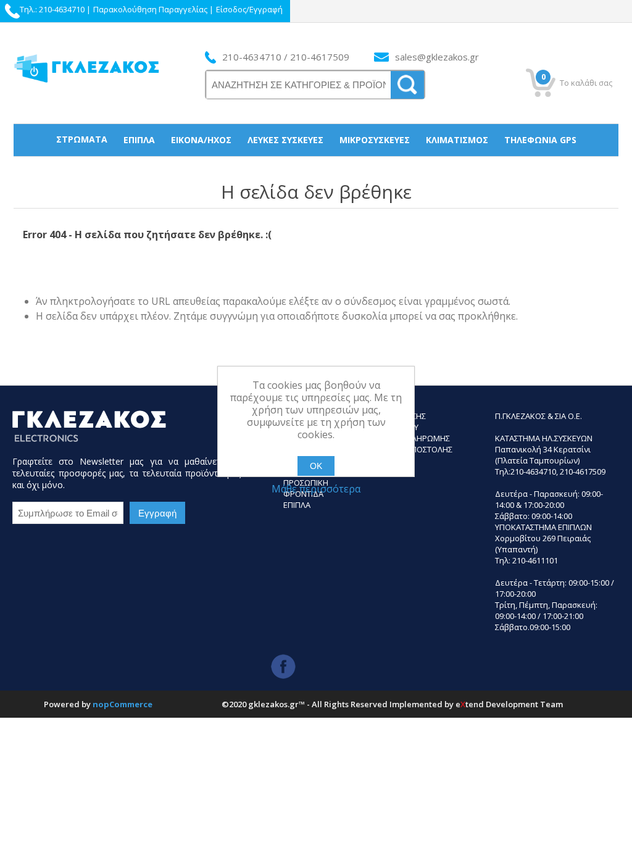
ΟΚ (316, 466)
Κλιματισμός (457, 140)
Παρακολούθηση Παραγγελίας (150, 9)
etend (469, 704)
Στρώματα (81, 139)
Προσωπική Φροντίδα (316, 171)
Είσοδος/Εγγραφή (249, 9)
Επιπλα (296, 504)
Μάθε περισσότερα (316, 489)
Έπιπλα (139, 140)
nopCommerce (122, 704)
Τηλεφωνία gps (540, 140)
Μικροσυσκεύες (374, 140)
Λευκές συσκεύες (285, 140)
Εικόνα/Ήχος (201, 140)
